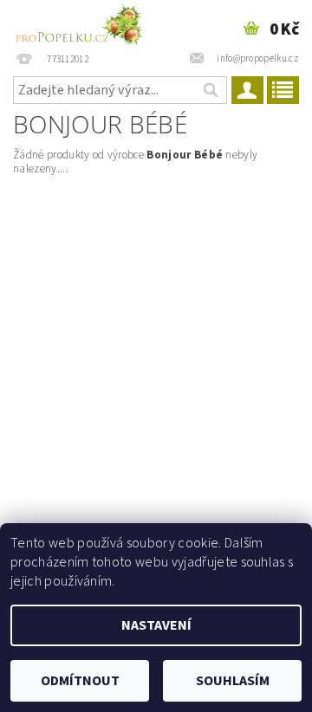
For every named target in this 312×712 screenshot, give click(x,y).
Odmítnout (80, 680)
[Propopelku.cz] (78, 22)
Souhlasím (233, 680)
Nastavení (156, 625)
